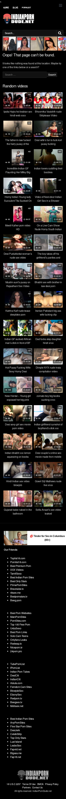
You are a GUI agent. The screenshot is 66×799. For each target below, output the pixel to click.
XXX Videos (16, 570)
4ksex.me (15, 592)
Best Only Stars (18, 581)
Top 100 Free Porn (20, 624)
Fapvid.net (15, 749)
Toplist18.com (17, 558)
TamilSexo (16, 573)
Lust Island (16, 741)
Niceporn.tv (16, 647)
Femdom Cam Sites (21, 687)
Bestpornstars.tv (18, 596)
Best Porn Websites (20, 613)
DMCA (40, 784)
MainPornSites (18, 617)
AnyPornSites (17, 722)
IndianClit (15, 679)
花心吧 (15, 7)
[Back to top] (60, 793)
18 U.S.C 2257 (14, 784)
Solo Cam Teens (19, 636)
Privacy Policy (51, 784)
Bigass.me (16, 753)
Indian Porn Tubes (20, 671)
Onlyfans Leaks (18, 640)
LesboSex (15, 745)
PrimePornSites (18, 585)
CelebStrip (16, 734)
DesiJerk (15, 730)
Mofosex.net (16, 706)
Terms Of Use (28, 784)
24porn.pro (16, 651)
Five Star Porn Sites (20, 726)
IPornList (15, 668)
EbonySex (15, 694)
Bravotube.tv (17, 589)
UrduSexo (15, 628)
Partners (26, 787)
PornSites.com (18, 620)
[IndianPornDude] (19, 18)
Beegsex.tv (16, 702)
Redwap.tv (16, 643)
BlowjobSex (16, 690)
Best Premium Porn (20, 566)
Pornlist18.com (18, 562)
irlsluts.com (16, 683)
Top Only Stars (18, 738)
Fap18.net (15, 757)
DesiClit (14, 675)
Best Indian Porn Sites (22, 577)
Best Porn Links (18, 632)
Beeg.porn (15, 600)
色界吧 (6, 7)
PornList (26, 7)
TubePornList (17, 664)
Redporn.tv (16, 698)
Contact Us (37, 787)
